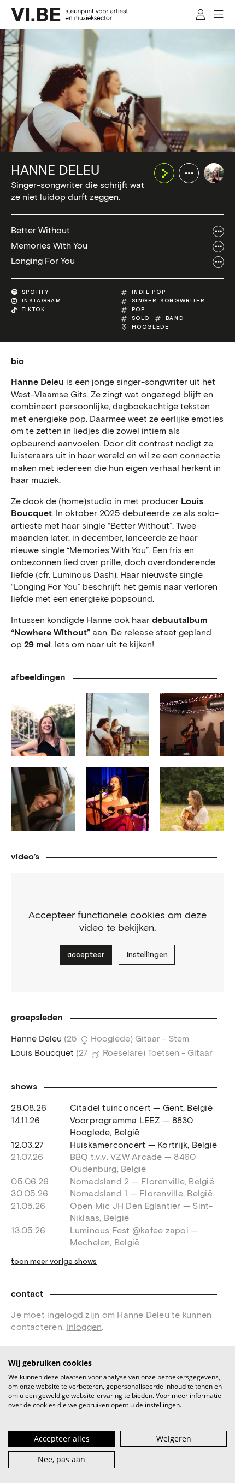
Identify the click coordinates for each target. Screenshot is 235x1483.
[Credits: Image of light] (117, 799)
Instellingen (147, 954)
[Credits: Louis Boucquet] (192, 799)
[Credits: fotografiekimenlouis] (42, 724)
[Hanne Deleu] (214, 173)
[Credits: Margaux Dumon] (42, 799)
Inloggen (84, 1327)
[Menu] (219, 14)
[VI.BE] (69, 14)
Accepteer (85, 954)
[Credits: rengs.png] (192, 724)
